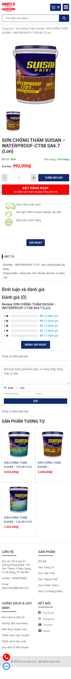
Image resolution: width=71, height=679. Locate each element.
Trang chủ (7, 28)
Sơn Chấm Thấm (48, 585)
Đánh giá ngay (35, 344)
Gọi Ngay (35, 242)
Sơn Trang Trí (46, 567)
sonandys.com (29, 661)
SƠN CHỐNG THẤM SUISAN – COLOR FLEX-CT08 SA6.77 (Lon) (18, 522)
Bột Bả (42, 561)
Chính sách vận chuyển (15, 635)
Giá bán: (7, 166)
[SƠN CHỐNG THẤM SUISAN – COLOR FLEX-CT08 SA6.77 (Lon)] (18, 499)
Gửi (35, 401)
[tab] (35, 256)
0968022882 (19, 578)
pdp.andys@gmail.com (15, 588)
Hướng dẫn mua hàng (14, 623)
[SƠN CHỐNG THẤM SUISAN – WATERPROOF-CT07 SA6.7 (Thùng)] (52, 444)
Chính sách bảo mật (14, 641)
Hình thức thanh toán (14, 629)
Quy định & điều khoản (15, 647)
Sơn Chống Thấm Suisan (29, 28)
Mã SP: (6, 159)
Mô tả (9, 256)
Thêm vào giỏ (54, 177)
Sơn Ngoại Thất (48, 579)
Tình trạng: (50, 159)
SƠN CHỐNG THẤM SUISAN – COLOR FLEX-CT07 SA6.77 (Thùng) (18, 467)
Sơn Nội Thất (46, 573)
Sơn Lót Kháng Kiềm (50, 591)
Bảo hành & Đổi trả (13, 617)
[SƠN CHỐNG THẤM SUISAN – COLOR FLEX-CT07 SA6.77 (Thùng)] (18, 444)
